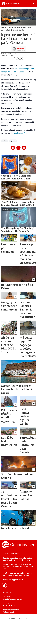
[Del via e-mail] (21, 58)
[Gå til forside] (10, 3)
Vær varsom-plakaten (18, 573)
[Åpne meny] (33, 3)
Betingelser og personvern (13, 580)
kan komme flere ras (22, 133)
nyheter (13, 141)
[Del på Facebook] (15, 58)
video (5, 141)
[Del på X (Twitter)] (18, 58)
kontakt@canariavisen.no (12, 599)
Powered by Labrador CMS (18, 619)
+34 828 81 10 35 (9, 605)
